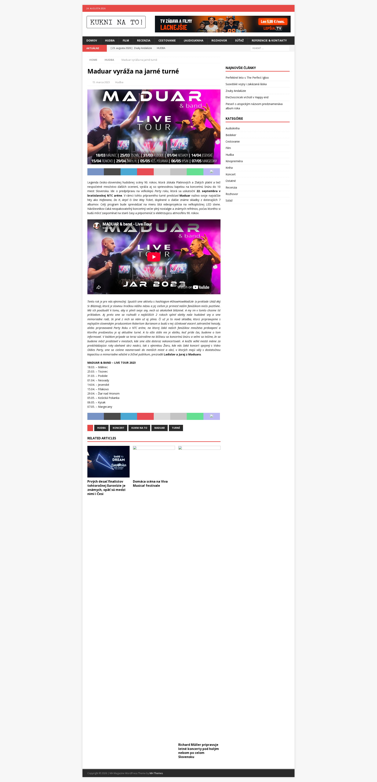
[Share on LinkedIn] (129, 171)
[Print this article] (178, 171)
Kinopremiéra (234, 161)
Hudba (110, 40)
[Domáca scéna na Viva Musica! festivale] (154, 461)
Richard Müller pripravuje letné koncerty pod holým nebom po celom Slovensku (198, 750)
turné (176, 428)
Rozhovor (219, 40)
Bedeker (231, 135)
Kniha (229, 167)
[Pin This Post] (145, 171)
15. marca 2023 (101, 82)
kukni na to (139, 428)
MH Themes (156, 773)
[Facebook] (283, 8)
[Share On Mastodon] (211, 171)
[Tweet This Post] (112, 171)
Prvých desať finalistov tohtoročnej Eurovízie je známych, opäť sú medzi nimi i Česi (106, 487)
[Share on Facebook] (95, 171)
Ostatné (231, 181)
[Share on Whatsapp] (195, 171)
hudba (101, 428)
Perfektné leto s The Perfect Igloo (247, 77)
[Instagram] (291, 8)
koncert (118, 428)
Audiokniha (233, 128)
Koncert (231, 174)
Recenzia (143, 40)
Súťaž (239, 40)
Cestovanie (167, 40)
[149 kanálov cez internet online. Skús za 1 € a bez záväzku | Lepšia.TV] (223, 30)
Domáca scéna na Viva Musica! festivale (150, 483)
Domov (91, 40)
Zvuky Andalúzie (236, 91)
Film (126, 40)
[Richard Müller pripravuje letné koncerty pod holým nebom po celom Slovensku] (199, 593)
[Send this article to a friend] (162, 171)
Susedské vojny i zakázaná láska (246, 84)
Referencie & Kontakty (269, 40)
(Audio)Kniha (193, 40)
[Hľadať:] (270, 48)
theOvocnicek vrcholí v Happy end (247, 97)
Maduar (159, 428)
